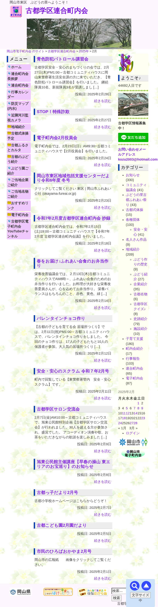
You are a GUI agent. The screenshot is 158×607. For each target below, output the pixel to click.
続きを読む (102, 101)
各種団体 (133, 220)
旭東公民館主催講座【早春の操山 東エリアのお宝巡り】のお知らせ (73, 464)
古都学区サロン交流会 (58, 409)
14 (135, 413)
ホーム (16, 67)
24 (120, 423)
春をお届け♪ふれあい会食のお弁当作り (72, 263)
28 (135, 423)
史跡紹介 (140, 319)
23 (143, 418)
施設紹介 (140, 329)
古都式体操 (134, 210)
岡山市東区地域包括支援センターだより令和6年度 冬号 (73, 178)
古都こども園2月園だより (62, 525)
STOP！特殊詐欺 (53, 111)
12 (128, 413)
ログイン (133, 433)
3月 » (133, 428)
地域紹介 (18, 127)
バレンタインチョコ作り (61, 318)
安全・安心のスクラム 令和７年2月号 (73, 371)
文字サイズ (140, 595)
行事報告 (133, 359)
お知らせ (133, 175)
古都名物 (140, 294)
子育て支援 (134, 339)
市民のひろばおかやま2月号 (64, 551)
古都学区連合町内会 (57, 10)
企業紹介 (140, 284)
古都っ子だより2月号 (57, 492)
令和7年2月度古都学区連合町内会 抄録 (73, 218)
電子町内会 (20, 215)
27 (132, 423)
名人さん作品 (136, 239)
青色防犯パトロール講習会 (62, 59)
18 (124, 418)
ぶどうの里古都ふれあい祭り (136, 200)
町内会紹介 (134, 348)
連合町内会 (20, 85)
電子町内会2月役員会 (57, 137)
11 (124, 413)
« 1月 (122, 428)
